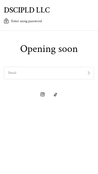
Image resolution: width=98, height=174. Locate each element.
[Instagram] (43, 94)
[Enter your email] (89, 73)
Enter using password (26, 21)
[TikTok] (55, 94)
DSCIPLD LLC (27, 10)
